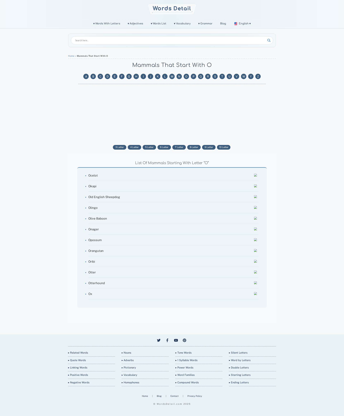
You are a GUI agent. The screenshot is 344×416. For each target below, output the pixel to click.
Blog (223, 23)
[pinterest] (184, 339)
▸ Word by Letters (239, 360)
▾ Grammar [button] (205, 23)
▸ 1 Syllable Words (186, 360)
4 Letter (134, 147)
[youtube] (176, 339)
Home (71, 56)
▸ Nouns (126, 352)
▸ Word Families (185, 374)
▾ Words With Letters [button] (106, 23)
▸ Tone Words (183, 352)
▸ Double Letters (239, 367)
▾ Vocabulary (182, 23)
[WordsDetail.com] (172, 13)
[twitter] (158, 339)
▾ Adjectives (135, 23)
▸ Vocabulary (129, 374)
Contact (174, 396)
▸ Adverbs (128, 360)
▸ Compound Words (187, 382)
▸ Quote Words (77, 360)
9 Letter (209, 147)
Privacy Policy (194, 396)
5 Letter (149, 147)
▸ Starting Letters (239, 374)
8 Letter (194, 147)
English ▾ (245, 23)
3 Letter (119, 147)
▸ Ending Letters (239, 382)
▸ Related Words (78, 352)
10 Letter (223, 147)
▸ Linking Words (77, 367)
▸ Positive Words (78, 374)
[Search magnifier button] (268, 40)
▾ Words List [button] (158, 23)
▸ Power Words (184, 367)
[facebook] (167, 339)
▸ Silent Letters (238, 352)
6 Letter (164, 147)
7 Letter (179, 147)
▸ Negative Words (78, 382)
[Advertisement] (172, 114)
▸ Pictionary (129, 367)
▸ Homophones (130, 382)
